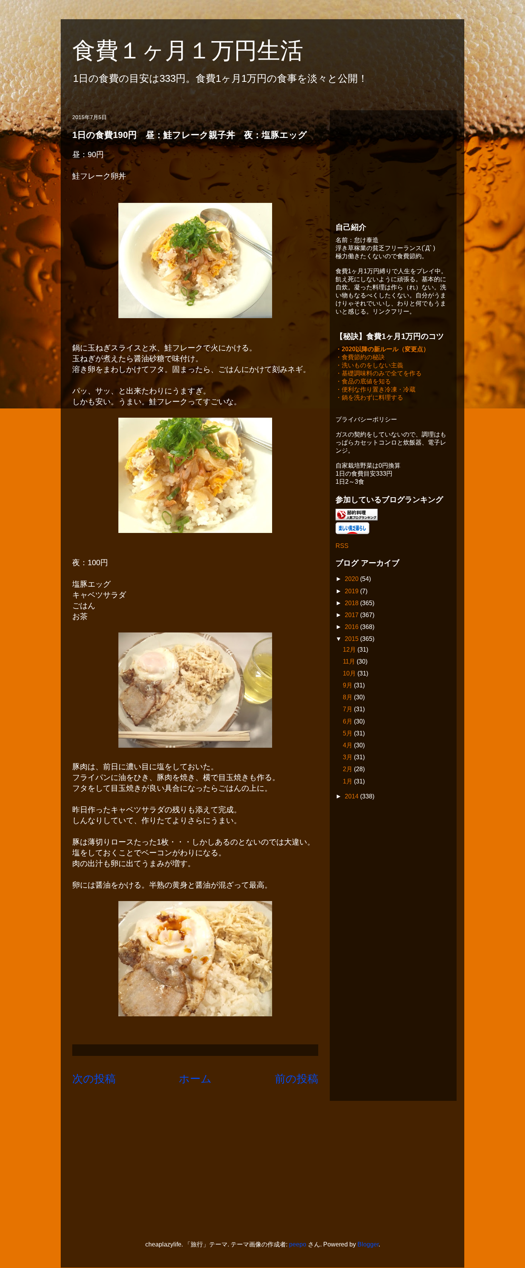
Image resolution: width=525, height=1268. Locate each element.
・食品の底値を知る (363, 381)
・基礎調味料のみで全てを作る (379, 373)
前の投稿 (296, 1079)
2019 (352, 591)
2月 (348, 769)
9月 (348, 685)
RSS (342, 546)
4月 (348, 745)
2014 (352, 796)
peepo (297, 1244)
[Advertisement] (393, 164)
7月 (348, 709)
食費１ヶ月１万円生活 (199, 50)
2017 (352, 615)
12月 (350, 649)
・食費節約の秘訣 (360, 357)
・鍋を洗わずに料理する (369, 397)
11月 (350, 661)
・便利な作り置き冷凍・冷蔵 (375, 389)
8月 (348, 697)
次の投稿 (94, 1079)
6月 (348, 721)
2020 (352, 579)
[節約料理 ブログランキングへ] (357, 518)
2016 (352, 627)
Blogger (368, 1244)
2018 (352, 603)
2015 (352, 639)
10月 (350, 673)
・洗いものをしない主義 (369, 365)
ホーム (195, 1079)
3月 (348, 757)
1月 (348, 781)
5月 (348, 733)
